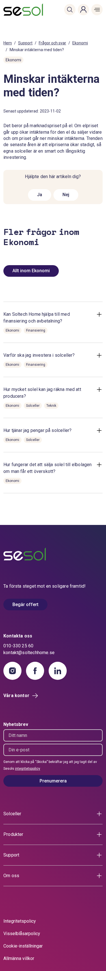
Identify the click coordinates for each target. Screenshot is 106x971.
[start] (11, 9)
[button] (69, 9)
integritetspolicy (27, 769)
